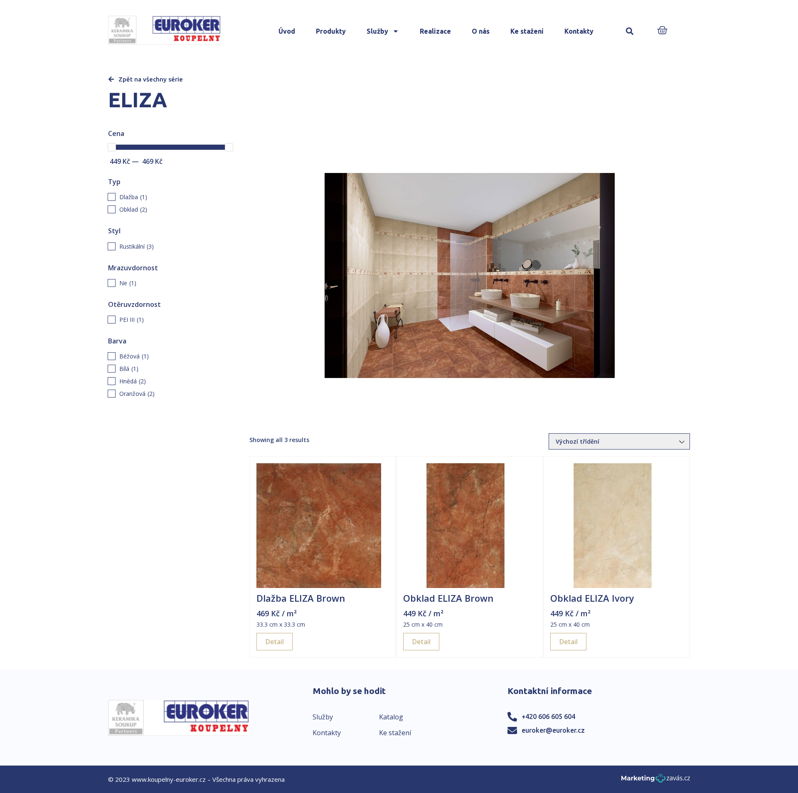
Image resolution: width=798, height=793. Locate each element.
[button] (629, 31)
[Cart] (662, 31)
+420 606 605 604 (548, 716)
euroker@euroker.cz (553, 730)
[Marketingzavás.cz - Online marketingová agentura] (655, 780)
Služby (377, 31)
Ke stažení (527, 31)
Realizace (435, 31)
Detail (274, 641)
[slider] (112, 147)
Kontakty (579, 31)
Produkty (331, 31)
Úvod (286, 31)
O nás (481, 31)
